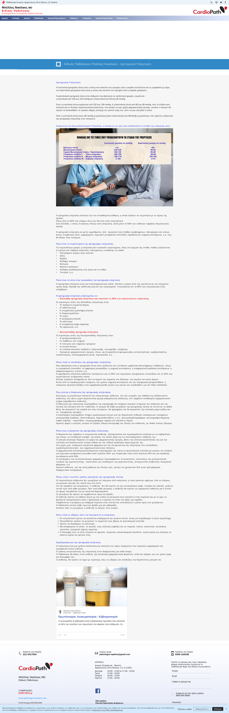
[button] (73, 18)
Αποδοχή (217, 709)
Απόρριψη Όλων (202, 709)
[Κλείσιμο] (226, 709)
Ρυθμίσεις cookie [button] (185, 709)
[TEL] (211, 2)
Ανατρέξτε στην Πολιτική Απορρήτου (107, 710)
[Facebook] (97, 691)
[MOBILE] (216, 2)
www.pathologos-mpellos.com (33, 698)
